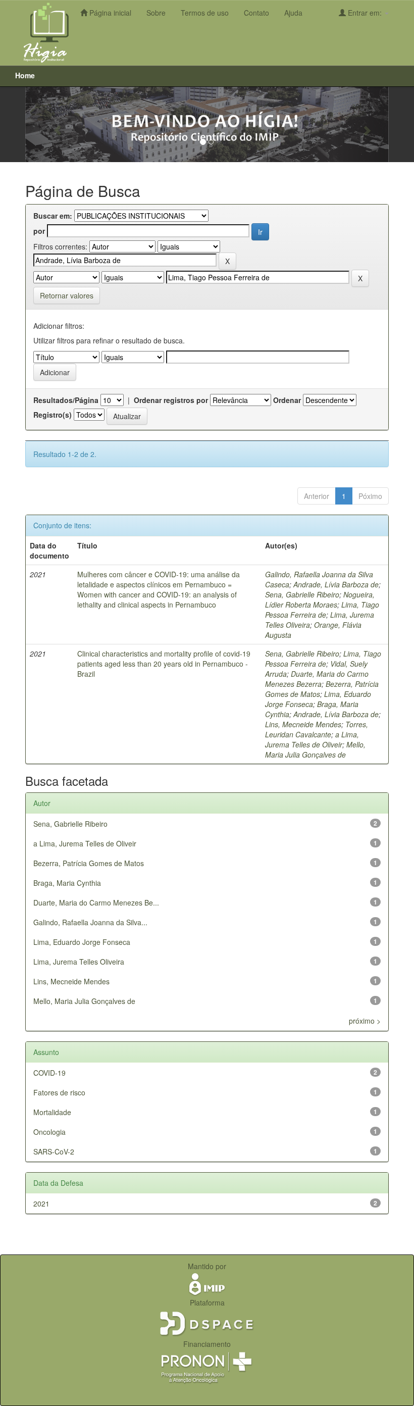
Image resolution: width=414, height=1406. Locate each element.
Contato (256, 13)
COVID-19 (49, 1073)
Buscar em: (52, 216)
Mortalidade (52, 1112)
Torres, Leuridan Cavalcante (316, 729)
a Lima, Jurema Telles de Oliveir (312, 739)
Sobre (156, 13)
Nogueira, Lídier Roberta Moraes (320, 599)
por (39, 231)
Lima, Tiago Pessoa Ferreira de (322, 609)
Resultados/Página (65, 400)
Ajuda (293, 13)
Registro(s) (52, 415)
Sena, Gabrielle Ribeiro (302, 594)
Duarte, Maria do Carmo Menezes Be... (96, 902)
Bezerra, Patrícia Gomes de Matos (88, 863)
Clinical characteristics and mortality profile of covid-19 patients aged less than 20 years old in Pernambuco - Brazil (163, 663)
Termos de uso (205, 13)
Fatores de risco (59, 1092)
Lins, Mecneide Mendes (303, 724)
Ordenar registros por (171, 400)
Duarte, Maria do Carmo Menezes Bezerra (317, 679)
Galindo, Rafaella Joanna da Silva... (90, 922)
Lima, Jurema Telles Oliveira (78, 962)
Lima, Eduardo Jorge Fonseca (81, 942)
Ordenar (287, 400)
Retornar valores (66, 295)
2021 (41, 1203)
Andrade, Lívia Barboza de (336, 584)
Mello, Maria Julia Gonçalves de (315, 749)
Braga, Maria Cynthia (67, 883)
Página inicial (109, 13)
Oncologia (49, 1132)
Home (25, 75)
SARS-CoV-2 (53, 1151)
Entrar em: (365, 13)
